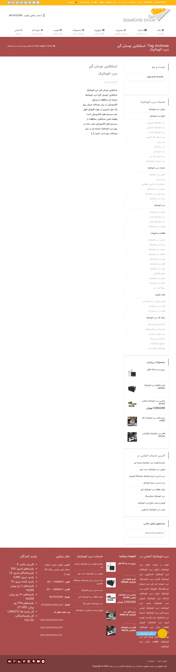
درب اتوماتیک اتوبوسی (156, 122)
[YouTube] (33, 2)
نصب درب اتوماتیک (157, 198)
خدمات (142, 32)
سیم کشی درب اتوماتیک (155, 193)
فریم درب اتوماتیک (157, 259)
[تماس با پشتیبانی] (162, 633)
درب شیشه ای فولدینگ (155, 161)
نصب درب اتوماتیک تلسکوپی (153, 509)
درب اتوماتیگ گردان (157, 132)
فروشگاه (132, 2)
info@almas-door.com (52, 604)
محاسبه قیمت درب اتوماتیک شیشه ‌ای (149, 462)
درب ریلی (161, 142)
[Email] (9, 2)
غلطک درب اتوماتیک (156, 254)
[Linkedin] (17, 2)
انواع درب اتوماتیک (157, 116)
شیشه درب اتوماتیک (156, 249)
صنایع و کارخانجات (157, 343)
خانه (160, 32)
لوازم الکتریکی (109, 82)
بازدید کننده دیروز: (24, 582)
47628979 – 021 (145, 2)
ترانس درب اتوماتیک (156, 239)
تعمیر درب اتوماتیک (157, 174)
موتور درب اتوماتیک (157, 278)
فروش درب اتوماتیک (156, 226)
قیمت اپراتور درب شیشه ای (154, 301)
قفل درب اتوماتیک (157, 264)
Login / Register (106, 2)
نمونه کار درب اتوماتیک (155, 317)
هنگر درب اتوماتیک (157, 283)
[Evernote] (29, 2)
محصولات (78, 32)
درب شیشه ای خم (157, 156)
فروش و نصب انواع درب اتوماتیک (151, 503)
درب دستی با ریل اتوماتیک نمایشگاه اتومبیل (147, 476)
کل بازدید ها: (26, 612)
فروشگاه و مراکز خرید (156, 348)
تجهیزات (99, 32)
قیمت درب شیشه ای (156, 311)
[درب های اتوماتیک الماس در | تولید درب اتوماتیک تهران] (146, 21)
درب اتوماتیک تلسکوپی (155, 127)
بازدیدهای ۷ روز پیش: (22, 586)
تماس (18, 32)
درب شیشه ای (159, 151)
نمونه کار (37, 32)
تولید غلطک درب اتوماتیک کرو (153, 489)
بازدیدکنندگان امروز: (23, 573)
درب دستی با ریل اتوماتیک (154, 482)
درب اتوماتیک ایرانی (157, 216)
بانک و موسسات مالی (156, 324)
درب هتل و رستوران (157, 334)
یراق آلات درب (159, 288)
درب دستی (160, 179)
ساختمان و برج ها (158, 338)
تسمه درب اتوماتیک (157, 244)
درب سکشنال (159, 146)
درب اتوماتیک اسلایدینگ (155, 496)
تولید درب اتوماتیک (157, 212)
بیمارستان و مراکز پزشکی (155, 329)
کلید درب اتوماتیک (157, 268)
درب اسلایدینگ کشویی (155, 137)
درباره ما (151, 661)
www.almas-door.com (51, 635)
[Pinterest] (13, 2)
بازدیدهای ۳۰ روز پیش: (21, 594)
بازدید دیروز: (27, 577)
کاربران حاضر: (26, 564)
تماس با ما (122, 2)
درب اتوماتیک (159, 205)
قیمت (58, 32)
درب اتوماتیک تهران (157, 221)
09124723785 (160, 2)
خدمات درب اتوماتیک (156, 168)
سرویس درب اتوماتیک (156, 189)
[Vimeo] (21, 2)
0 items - (86, 2)
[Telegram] (38, 2)
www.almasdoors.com (51, 627)
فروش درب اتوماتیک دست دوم (152, 469)
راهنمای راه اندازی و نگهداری (153, 184)
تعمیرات (120, 32)
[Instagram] (25, 2)
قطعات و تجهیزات (157, 233)
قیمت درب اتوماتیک (157, 306)
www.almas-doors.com (51, 620)
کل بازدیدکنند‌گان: (24, 616)
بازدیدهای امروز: (24, 569)
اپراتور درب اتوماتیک (157, 109)
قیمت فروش (160, 294)
